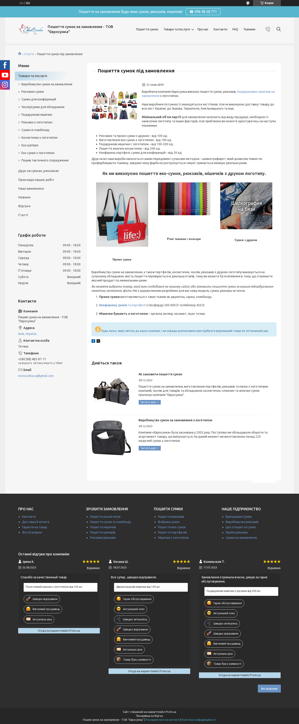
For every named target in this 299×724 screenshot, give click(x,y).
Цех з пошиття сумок (241, 527)
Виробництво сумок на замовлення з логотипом (175, 420)
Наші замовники (31, 188)
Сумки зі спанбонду (35, 130)
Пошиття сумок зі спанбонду (110, 522)
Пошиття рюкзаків (171, 516)
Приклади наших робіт (36, 180)
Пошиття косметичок (105, 516)
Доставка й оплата (35, 522)
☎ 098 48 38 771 (203, 12)
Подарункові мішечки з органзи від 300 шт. (234, 590)
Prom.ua (171, 711)
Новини (24, 197)
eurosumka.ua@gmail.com (36, 376)
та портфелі (122, 305)
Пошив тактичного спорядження (45, 160)
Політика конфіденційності (198, 719)
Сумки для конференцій (38, 99)
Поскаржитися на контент (162, 719)
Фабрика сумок (169, 522)
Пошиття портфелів (172, 532)
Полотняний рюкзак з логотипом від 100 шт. (54, 586)
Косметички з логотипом (39, 137)
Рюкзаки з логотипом (36, 122)
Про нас (202, 29)
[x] (98, 341)
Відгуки (24, 206)
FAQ (235, 29)
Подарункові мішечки (36, 114)
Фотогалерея (32, 532)
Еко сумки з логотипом (38, 153)
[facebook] (93, 341)
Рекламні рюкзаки (103, 537)
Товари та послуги (177, 29)
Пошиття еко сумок (172, 527)
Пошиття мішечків (103, 527)
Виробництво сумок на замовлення (46, 84)
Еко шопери (29, 145)
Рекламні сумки (32, 91)
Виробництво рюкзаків (242, 522)
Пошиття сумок (147, 29)
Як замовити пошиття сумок (160, 374)
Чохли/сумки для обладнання (42, 107)
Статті (29, 54)
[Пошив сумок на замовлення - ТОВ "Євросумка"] (31, 29)
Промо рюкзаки (237, 532)
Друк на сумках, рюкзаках (38, 171)
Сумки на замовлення (241, 537)
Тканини (249, 29)
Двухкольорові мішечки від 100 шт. (138, 586)
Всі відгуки (269, 688)
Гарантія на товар (34, 527)
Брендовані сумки (239, 516)
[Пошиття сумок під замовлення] (114, 106)
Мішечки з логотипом (173, 537)
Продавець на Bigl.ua (149, 715)
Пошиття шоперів (102, 532)
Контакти (220, 29)
